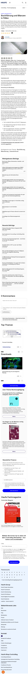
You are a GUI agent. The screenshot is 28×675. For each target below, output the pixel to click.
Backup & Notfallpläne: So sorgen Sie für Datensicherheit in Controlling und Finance (13, 263)
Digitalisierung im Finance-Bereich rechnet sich (13, 211)
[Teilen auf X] (4, 58)
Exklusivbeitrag (6, 347)
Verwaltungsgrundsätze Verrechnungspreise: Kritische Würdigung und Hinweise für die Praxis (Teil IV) (13, 188)
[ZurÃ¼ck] (19, 352)
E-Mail (2, 543)
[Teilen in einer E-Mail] (2, 58)
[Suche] (22, 2)
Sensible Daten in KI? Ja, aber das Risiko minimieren (12, 245)
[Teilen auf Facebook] (7, 58)
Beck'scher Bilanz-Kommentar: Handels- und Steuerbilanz (13, 162)
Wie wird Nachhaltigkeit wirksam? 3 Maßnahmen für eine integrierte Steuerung (13, 251)
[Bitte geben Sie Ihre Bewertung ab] (9, 33)
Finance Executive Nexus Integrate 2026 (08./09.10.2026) (12, 228)
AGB (20, 549)
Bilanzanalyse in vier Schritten (9, 206)
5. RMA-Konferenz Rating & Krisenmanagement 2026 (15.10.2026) (13, 257)
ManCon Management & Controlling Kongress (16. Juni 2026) (13, 269)
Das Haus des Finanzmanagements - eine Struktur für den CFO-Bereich (13, 239)
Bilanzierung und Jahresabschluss (10, 175)
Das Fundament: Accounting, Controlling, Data (13, 234)
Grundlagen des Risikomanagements (11, 216)
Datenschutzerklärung (7, 552)
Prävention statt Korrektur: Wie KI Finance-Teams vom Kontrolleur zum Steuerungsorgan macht (13, 276)
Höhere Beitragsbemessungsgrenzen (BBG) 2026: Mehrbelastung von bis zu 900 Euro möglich (12, 169)
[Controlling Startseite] (4, 2)
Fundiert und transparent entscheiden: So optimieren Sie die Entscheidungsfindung (13, 195)
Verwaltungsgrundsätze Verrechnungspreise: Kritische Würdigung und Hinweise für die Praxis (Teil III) (13, 181)
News (2, 31)
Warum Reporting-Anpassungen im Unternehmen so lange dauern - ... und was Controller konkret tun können (13, 284)
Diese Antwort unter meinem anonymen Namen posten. (14, 308)
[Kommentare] (12, 33)
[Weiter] (22, 352)
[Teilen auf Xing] (9, 58)
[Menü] (10, 2)
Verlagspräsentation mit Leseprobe (11, 142)
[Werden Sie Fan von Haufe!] (2, 636)
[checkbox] (2, 308)
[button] (6, 312)
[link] (3, 7)
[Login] (25, 2)
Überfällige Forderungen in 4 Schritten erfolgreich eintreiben (13, 201)
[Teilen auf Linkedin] (11, 58)
